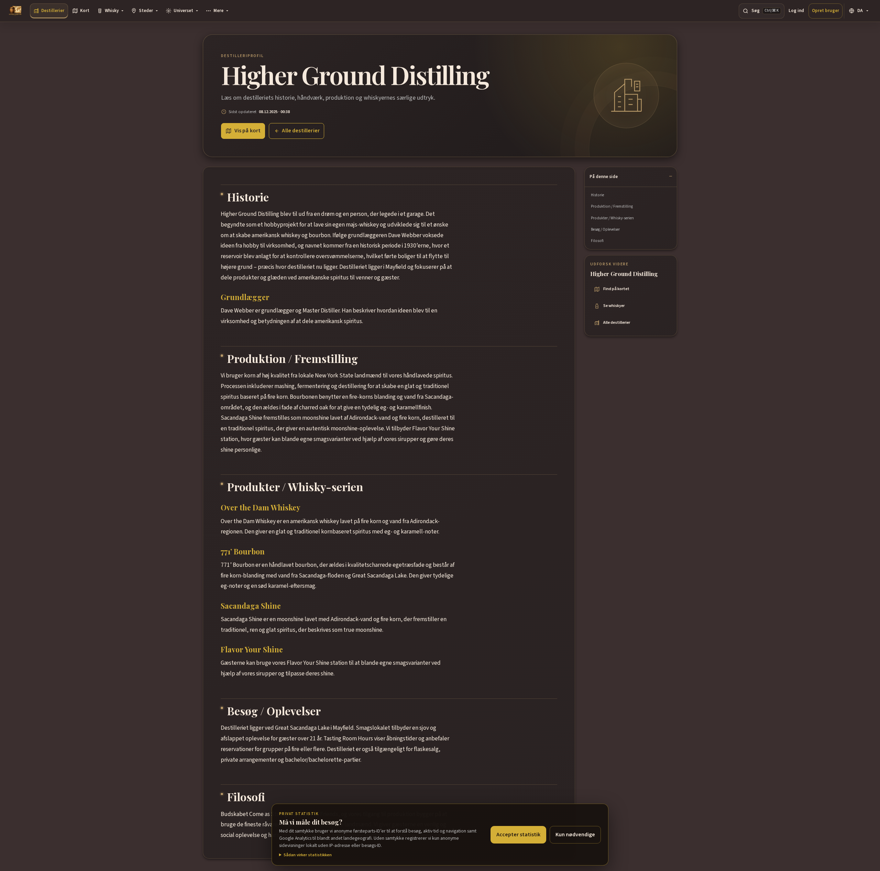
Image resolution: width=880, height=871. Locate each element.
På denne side (604, 177)
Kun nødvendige (575, 834)
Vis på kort (247, 130)
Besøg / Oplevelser (605, 229)
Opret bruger (825, 11)
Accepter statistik (518, 834)
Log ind (796, 11)
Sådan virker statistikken (308, 855)
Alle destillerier (301, 130)
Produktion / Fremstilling (612, 206)
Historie (597, 195)
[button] (110, 11)
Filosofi (597, 241)
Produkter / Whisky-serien (612, 218)
